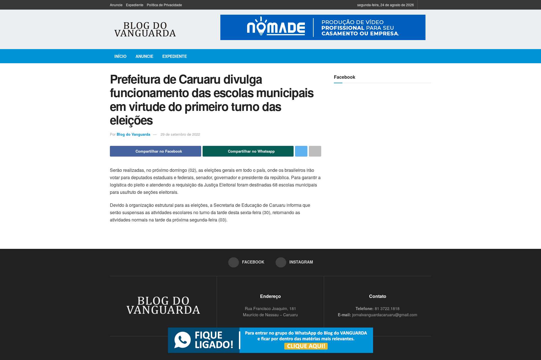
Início (120, 56)
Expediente (134, 4)
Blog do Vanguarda (133, 134)
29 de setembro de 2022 (180, 134)
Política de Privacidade (164, 4)
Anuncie (116, 4)
